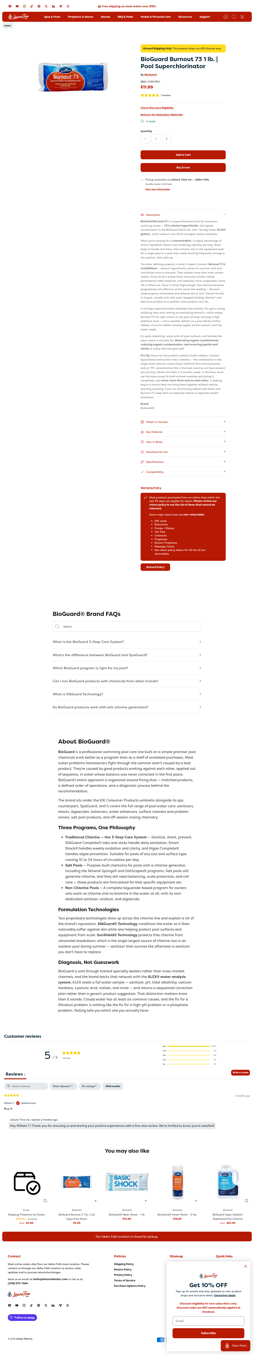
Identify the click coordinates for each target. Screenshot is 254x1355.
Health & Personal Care (156, 16)
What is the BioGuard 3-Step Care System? (88, 641)
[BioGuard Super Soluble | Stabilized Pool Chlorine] (228, 1182)
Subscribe (208, 1333)
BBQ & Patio (125, 16)
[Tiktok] (31, 6)
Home (7, 25)
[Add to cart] (95, 1200)
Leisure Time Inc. (24, 1338)
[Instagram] (24, 6)
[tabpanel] (127, 1106)
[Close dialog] (245, 1266)
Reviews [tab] (15, 1074)
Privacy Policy (123, 1275)
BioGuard (150, 74)
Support (205, 16)
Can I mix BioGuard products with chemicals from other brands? (105, 681)
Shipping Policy (124, 1264)
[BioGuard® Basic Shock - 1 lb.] (127, 1182)
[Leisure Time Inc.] (18, 17)
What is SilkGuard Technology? (78, 694)
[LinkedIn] (53, 6)
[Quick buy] (45, 1200)
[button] (189, 1046)
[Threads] (68, 6)
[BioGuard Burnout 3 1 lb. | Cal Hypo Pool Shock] (77, 1182)
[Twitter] (46, 6)
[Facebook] (10, 6)
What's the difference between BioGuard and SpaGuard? (100, 655)
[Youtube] (17, 6)
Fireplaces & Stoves (80, 16)
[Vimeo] (60, 6)
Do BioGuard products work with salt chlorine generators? (100, 707)
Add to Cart (183, 154)
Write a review (240, 1072)
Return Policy (122, 1269)
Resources (185, 16)
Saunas (105, 16)
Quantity (146, 131)
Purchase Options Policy (129, 1286)
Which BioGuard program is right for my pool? (90, 668)
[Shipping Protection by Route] (26, 1182)
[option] (73, 74)
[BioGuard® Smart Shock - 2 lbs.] (177, 1182)
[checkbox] (113, 1086)
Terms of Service (125, 1280)
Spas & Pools (52, 16)
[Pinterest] (39, 6)
